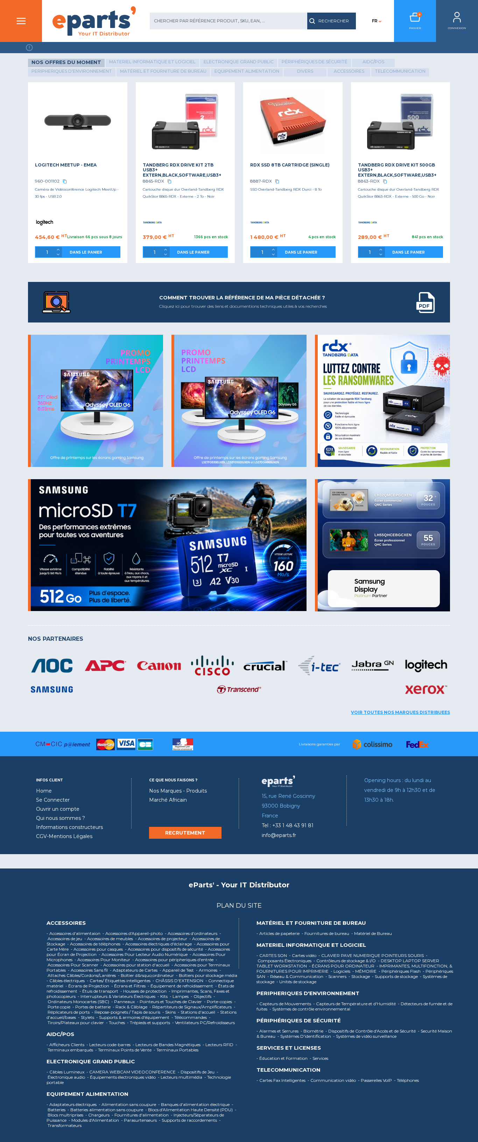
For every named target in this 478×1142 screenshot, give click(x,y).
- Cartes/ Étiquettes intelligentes (119, 980)
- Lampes (180, 996)
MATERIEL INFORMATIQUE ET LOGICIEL (311, 945)
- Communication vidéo (332, 1080)
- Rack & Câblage (130, 1006)
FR (375, 20)
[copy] (64, 181)
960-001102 (47, 181)
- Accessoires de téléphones (94, 943)
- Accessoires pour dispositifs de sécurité (164, 949)
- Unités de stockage (296, 981)
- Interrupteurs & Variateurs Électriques (117, 996)
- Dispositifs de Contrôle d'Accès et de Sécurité (371, 1031)
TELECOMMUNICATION (288, 1070)
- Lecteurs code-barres (109, 1044)
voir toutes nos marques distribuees (400, 712)
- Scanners (336, 976)
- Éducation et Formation (282, 1058)
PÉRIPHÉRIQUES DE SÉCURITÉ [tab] (314, 61)
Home (44, 791)
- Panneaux (123, 1001)
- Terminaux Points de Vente (124, 1049)
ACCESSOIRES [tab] (349, 71)
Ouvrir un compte (57, 809)
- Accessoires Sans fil (88, 970)
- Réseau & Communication (295, 976)
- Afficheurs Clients (66, 1044)
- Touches (116, 1022)
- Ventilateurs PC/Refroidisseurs (204, 1022)
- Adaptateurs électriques (72, 1104)
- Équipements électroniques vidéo (122, 1077)
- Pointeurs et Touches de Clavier (170, 1001)
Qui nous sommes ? (60, 818)
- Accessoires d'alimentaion (74, 933)
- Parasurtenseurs (139, 1120)
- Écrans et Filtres (129, 985)
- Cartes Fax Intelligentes (281, 1080)
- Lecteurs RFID (218, 1044)
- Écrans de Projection (87, 985)
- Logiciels (341, 971)
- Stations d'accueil (197, 1012)
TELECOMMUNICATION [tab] (400, 71)
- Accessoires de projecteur (161, 938)
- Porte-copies (218, 1001)
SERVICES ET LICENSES (288, 1048)
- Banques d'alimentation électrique (194, 1104)
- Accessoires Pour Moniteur (103, 959)
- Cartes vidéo (303, 955)
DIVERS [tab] (305, 71)
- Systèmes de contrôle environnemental (310, 1009)
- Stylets (86, 1017)
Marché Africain (168, 800)
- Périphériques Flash (400, 971)
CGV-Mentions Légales (64, 836)
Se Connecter (53, 800)
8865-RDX (153, 181)
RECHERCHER (333, 20)
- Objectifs (201, 996)
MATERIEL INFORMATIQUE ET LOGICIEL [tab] (152, 61)
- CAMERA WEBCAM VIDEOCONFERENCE (131, 1071)
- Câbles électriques (66, 980)
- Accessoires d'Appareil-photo (133, 933)
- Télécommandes (189, 1017)
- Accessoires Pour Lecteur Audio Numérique (144, 954)
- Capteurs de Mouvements (284, 1003)
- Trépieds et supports (149, 1022)
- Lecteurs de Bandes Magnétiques (167, 1044)
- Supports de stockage (395, 976)
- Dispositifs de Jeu (197, 1071)
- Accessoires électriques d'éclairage (157, 943)
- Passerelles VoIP (375, 1080)
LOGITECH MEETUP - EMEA (66, 165)
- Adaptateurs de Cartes (134, 970)
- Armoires (207, 970)
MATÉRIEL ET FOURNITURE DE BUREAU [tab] (163, 71)
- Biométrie (312, 1031)
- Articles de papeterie (278, 933)
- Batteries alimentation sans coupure (106, 1109)
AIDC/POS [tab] (373, 61)
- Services (319, 1058)
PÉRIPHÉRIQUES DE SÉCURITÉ (298, 1020)
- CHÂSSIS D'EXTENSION (178, 980)
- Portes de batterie (92, 1006)
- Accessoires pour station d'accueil (135, 964)
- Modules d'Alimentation (94, 1120)
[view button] (425, 302)
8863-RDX (369, 181)
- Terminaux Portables (176, 1049)
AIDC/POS (60, 1034)
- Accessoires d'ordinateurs (191, 933)
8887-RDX (261, 181)
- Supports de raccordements (188, 1120)
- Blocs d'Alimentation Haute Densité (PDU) (189, 1109)
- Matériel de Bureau (372, 933)
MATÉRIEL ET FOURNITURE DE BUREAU (311, 923)
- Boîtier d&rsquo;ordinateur (146, 975)
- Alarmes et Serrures (278, 1031)
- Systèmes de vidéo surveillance (365, 1036)
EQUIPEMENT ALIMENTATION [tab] (247, 71)
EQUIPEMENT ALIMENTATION (87, 1094)
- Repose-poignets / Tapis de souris (126, 1012)
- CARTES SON (272, 955)
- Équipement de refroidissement (181, 985)
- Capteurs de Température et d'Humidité (355, 1003)
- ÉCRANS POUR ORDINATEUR (342, 966)
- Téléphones (407, 1080)
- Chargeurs (98, 1115)
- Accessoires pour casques (97, 949)
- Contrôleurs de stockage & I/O (345, 960)
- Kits (163, 996)
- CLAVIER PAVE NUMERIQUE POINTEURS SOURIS (371, 955)
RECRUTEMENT (185, 832)
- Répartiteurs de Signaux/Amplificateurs (191, 1006)
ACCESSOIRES (66, 923)
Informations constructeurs (69, 827)
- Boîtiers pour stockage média (207, 975)
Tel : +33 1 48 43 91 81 (288, 825)
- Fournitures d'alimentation (141, 1115)
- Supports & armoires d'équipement (133, 1017)
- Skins (169, 1012)
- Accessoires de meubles (109, 938)
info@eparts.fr (279, 835)
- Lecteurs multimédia (180, 1077)
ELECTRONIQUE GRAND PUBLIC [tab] (239, 61)
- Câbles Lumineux (66, 1071)
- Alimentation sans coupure (128, 1104)
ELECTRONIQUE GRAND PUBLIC (91, 1061)
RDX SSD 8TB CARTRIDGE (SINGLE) (290, 165)
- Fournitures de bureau (326, 933)
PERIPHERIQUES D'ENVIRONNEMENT (307, 993)
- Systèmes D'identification (304, 1036)
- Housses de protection (144, 991)
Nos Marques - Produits (178, 791)
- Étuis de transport (99, 991)
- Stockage (360, 976)
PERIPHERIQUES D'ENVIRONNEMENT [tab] (71, 71)
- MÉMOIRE (365, 971)
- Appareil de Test (177, 970)
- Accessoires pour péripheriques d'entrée (173, 959)
